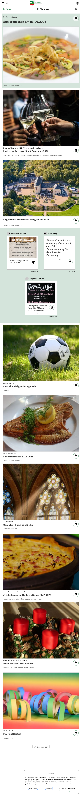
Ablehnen (49, 788)
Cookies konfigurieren (67, 788)
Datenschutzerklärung (64, 791)
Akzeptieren (33, 788)
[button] (3, 3)
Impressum (72, 791)
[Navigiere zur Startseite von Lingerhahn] (40, 3)
